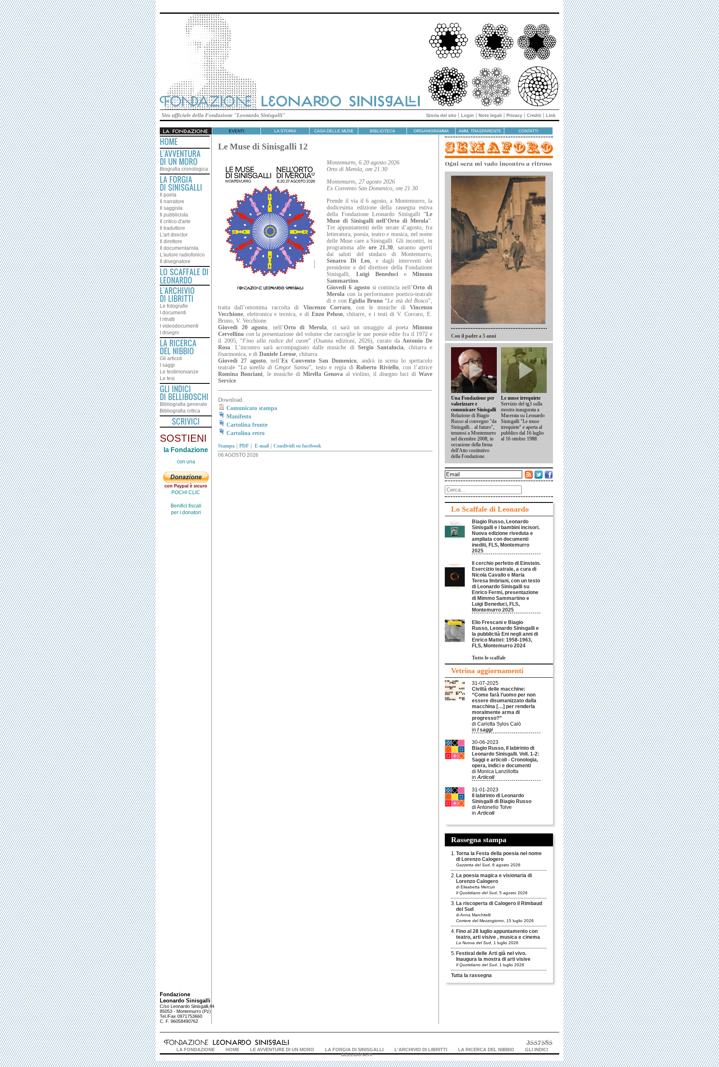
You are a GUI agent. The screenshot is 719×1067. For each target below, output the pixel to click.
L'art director (174, 235)
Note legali (490, 115)
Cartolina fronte (247, 425)
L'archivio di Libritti (420, 1049)
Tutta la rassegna (471, 975)
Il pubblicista (174, 215)
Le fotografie (174, 306)
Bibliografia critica (180, 411)
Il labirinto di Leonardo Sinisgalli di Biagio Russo (501, 798)
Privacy (514, 115)
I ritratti (167, 319)
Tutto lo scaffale (489, 658)
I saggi (167, 365)
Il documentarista (179, 248)
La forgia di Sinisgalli (354, 1049)
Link (550, 115)
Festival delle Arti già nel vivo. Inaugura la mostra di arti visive (493, 956)
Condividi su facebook (297, 446)
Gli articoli (171, 358)
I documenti (173, 313)
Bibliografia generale (183, 404)
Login (467, 115)
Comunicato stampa (251, 408)
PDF (244, 446)
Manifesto (238, 416)
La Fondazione (195, 1049)
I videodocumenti (179, 326)
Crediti (534, 115)
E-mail (261, 446)
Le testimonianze (179, 372)
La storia (285, 131)
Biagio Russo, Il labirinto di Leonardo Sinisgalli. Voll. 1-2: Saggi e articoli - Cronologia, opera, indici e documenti (505, 757)
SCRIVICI (186, 421)
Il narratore (172, 201)
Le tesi (167, 378)
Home (169, 141)
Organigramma (431, 131)
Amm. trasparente (480, 131)
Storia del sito (441, 115)
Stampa (226, 446)
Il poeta (168, 195)
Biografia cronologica (184, 169)
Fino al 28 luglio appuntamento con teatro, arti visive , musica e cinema (498, 934)
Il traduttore (172, 228)
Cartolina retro (245, 433)
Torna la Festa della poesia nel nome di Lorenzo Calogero (499, 856)
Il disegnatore (175, 261)
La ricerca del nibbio (486, 1049)
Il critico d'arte (175, 221)
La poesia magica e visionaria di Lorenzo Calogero (494, 878)
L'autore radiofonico (182, 255)
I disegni (169, 333)
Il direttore (171, 241)
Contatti (528, 131)
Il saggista (171, 208)
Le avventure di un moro (282, 1049)
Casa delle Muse (334, 131)
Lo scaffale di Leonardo (184, 276)
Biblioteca (382, 131)
